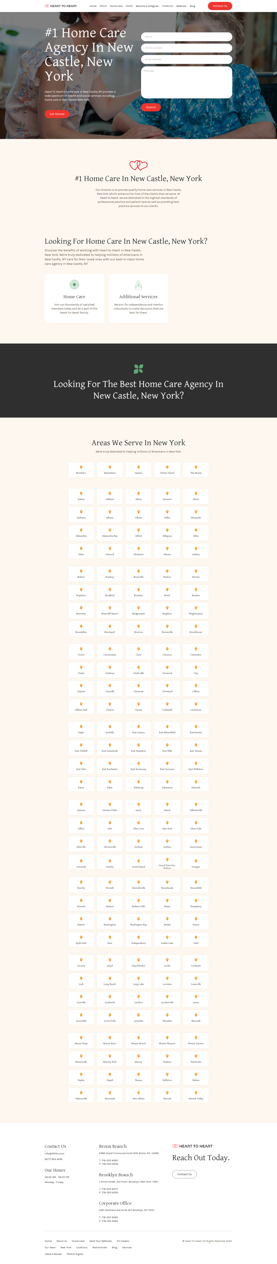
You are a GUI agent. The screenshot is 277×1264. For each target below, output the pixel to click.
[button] (103, 6)
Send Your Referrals (100, 1241)
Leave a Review (53, 1254)
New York (65, 1247)
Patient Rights (75, 1254)
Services (127, 1247)
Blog (192, 6)
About (103, 5)
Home (93, 6)
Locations (167, 5)
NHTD (129, 6)
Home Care (116, 6)
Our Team (50, 1247)
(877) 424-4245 (54, 1159)
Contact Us (220, 6)
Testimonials (99, 1247)
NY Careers (123, 1241)
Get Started (57, 114)
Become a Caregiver (147, 6)
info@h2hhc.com (54, 1153)
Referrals (181, 6)
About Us (61, 1241)
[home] (61, 6)
